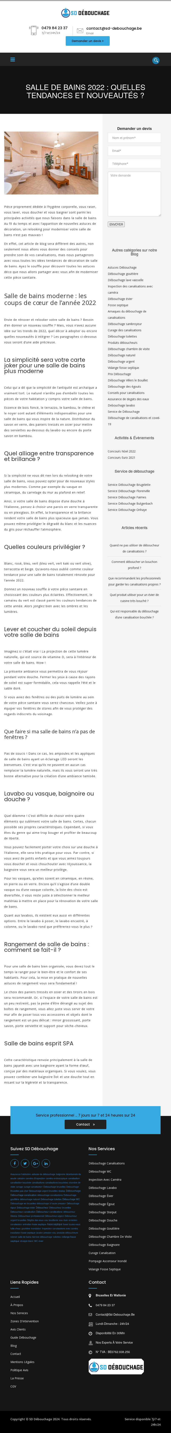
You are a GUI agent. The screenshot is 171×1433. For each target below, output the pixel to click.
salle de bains (24, 1236)
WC (36, 1241)
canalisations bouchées (56, 1182)
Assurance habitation (20, 1174)
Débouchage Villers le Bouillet (128, 380)
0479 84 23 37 (105, 1305)
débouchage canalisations (50, 1195)
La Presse (17, 1378)
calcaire (21, 1178)
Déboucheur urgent (54, 1215)
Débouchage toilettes (122, 336)
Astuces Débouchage (122, 267)
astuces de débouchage (43, 1174)
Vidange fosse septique (123, 368)
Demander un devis (86, 41)
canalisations (38, 1182)
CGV (13, 1386)
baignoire (60, 1174)
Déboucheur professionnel (31, 1215)
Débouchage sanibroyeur (125, 324)
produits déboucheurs (67, 1232)
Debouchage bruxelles (54, 1186)
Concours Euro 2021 (121, 457)
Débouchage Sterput (103, 1212)
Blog (13, 1346)
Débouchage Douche (103, 1220)
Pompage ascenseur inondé (108, 1261)
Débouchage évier (120, 299)
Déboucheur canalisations (49, 1211)
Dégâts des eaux (35, 1220)
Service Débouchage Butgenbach (130, 503)
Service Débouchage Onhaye (127, 510)
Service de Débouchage (124, 412)
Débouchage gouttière (123, 274)
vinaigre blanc (26, 1241)
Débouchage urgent (121, 361)
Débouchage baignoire (104, 1245)
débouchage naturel (30, 1199)
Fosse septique (118, 305)
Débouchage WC (71, 1199)
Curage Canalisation (102, 1253)
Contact (83, 1124)
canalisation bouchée (20, 1182)
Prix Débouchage (119, 374)
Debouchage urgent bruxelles (43, 1190)
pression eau (50, 1232)
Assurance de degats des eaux (128, 399)
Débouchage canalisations (107, 1163)
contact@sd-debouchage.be (115, 1314)
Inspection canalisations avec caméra (60, 1228)
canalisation (74, 1178)
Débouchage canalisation (23, 1195)
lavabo (39, 1232)
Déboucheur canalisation (22, 1211)
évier (41, 1241)
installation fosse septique (22, 1232)
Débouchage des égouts (124, 386)
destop (61, 1190)
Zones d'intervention (24, 1321)
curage (19, 1186)
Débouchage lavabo (103, 1188)
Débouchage (73, 1190)
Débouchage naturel (121, 355)
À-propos (16, 1305)
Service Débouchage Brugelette (129, 485)
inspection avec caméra (105, 1180)
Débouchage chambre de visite (129, 349)
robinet (13, 1236)
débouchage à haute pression (51, 1203)
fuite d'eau (15, 1228)
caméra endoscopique (56, 1178)
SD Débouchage (40, 1419)
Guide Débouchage (23, 1337)
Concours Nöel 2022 (122, 451)
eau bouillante (51, 1220)
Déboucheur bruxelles (60, 1207)
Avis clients (18, 1329)
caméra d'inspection (35, 1178)
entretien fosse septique (34, 1224)
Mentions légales (22, 1362)
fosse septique (54, 1224)
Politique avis (19, 1370)
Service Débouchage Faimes (127, 497)
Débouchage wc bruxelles (23, 1203)
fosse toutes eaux (71, 1224)
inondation (36, 1228)
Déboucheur (42, 1207)
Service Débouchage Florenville (129, 491)
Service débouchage (42, 1236)
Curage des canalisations (124, 330)
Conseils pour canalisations (126, 393)
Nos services (19, 1313)
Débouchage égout (102, 1204)
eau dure (63, 1220)
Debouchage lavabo (121, 405)
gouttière (25, 1228)
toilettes (57, 1236)
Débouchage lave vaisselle (125, 280)
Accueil (15, 1297)
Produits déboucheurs (122, 343)
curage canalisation (33, 1186)
